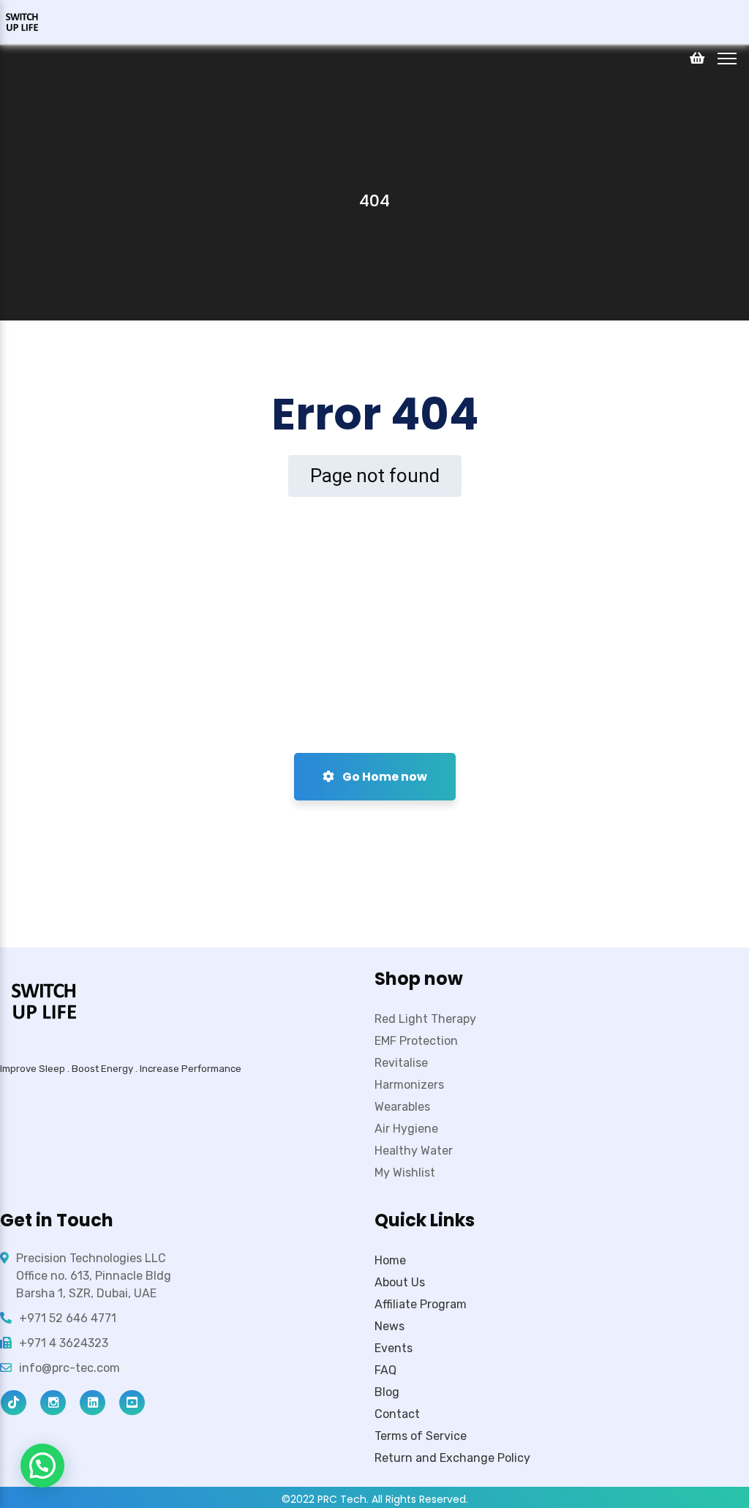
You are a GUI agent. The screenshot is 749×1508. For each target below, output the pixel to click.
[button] (42, 1466)
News (389, 1326)
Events (393, 1348)
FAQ (385, 1370)
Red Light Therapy (425, 1019)
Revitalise (401, 1063)
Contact (397, 1414)
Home (390, 1260)
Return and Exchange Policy (452, 1458)
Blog (386, 1392)
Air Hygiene (406, 1129)
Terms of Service (420, 1436)
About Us (399, 1282)
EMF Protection (416, 1041)
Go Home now (383, 776)
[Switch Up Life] (22, 21)
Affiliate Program (420, 1304)
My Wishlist (404, 1172)
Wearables (402, 1107)
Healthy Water (413, 1151)
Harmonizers (409, 1085)
